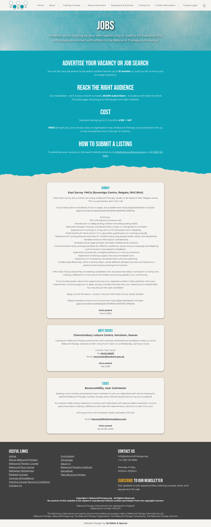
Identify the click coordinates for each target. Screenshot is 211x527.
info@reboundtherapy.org (130, 152)
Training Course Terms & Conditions (29, 482)
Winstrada (67, 459)
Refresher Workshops (21, 470)
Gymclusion (67, 456)
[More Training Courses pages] (83, 5)
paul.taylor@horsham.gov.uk (109, 356)
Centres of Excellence (21, 478)
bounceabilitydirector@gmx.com (109, 419)
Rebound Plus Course (21, 467)
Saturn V (66, 463)
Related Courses (18, 474)
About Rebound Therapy (23, 459)
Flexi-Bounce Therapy (73, 474)
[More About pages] (58, 5)
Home (12, 456)
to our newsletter (140, 481)
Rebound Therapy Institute (76, 467)
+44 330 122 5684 (128, 459)
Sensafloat (67, 470)
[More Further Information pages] (178, 5)
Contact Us (15, 485)
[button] (204, 5)
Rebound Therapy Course (23, 463)
